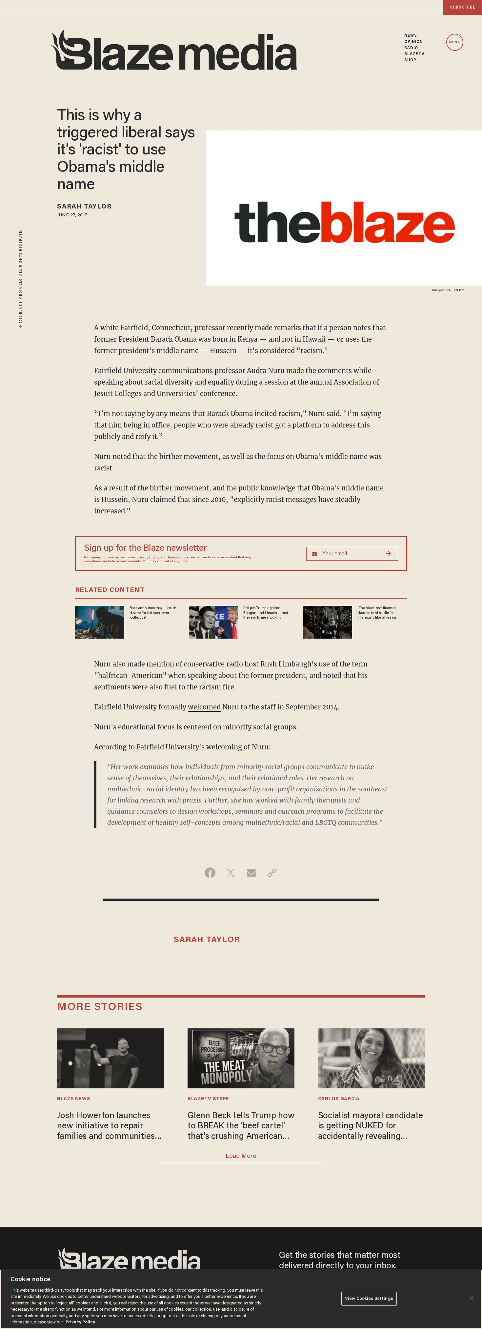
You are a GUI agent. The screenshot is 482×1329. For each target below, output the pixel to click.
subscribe (462, 7)
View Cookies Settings (369, 1299)
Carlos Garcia (339, 1099)
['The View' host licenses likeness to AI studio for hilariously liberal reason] (327, 621)
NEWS (410, 36)
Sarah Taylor (84, 207)
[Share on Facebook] (210, 872)
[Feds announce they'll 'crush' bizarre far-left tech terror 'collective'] (99, 621)
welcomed (204, 707)
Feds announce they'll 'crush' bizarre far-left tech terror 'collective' (153, 613)
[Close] (471, 1298)
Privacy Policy (147, 557)
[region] (241, 1299)
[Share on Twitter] (230, 872)
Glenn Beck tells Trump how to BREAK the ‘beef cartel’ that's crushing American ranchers (241, 1127)
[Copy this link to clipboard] (272, 872)
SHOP (410, 60)
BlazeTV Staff (208, 1099)
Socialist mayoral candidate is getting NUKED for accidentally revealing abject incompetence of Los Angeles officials (370, 1127)
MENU (454, 42)
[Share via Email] (251, 872)
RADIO (411, 48)
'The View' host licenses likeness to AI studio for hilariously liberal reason (377, 613)
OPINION (413, 42)
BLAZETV (414, 54)
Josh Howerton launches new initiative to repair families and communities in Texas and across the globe (110, 1127)
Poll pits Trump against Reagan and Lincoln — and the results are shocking (265, 613)
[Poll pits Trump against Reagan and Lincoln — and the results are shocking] (213, 621)
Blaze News (73, 1099)
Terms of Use (178, 557)
